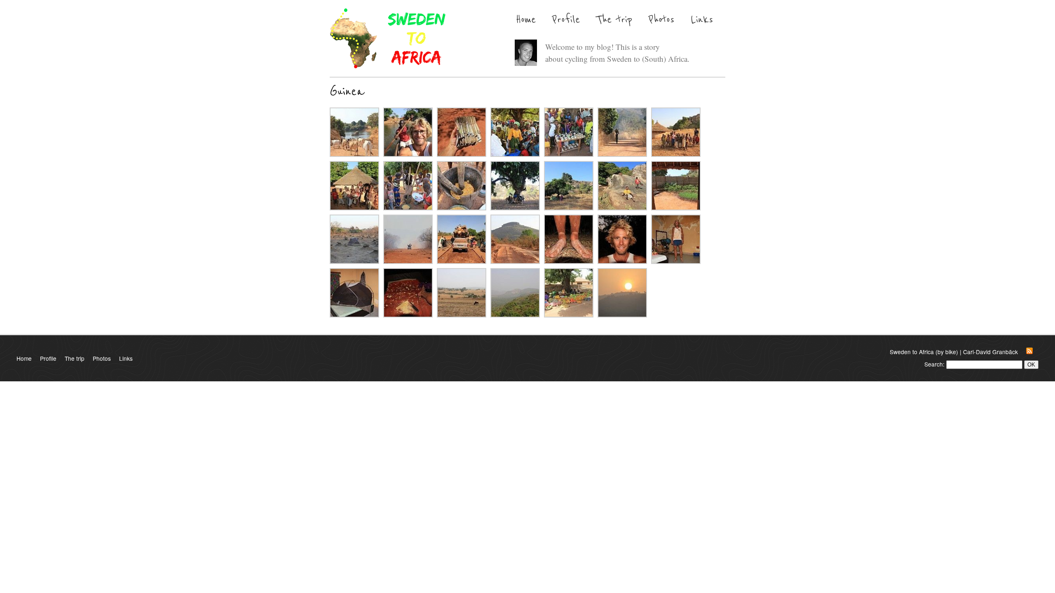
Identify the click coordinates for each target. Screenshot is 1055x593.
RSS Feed (1032, 351)
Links (702, 19)
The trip (614, 19)
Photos (661, 19)
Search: (934, 364)
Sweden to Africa (387, 38)
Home (526, 19)
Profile (566, 19)
